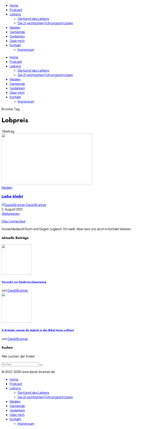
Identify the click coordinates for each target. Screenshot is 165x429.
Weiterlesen (11, 213)
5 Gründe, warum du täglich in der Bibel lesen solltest (38, 330)
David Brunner (36, 205)
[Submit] (41, 365)
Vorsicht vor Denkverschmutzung (24, 282)
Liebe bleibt (12, 196)
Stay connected (13, 221)
